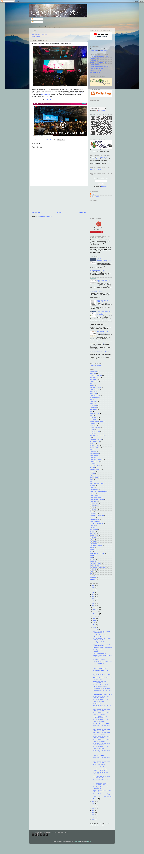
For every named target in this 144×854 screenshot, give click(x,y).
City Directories (94, 489)
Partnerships (93, 543)
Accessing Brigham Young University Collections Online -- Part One (104, 313)
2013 (93, 808)
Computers (93, 451)
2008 (93, 819)
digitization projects (95, 445)
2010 (93, 814)
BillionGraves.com (94, 413)
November (96, 609)
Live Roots (93, 525)
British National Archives (96, 483)
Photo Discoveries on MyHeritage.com (98, 664)
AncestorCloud (94, 477)
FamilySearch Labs (95, 389)
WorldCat (92, 571)
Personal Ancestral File (96, 439)
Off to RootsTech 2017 (99, 764)
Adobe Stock (103, 50)
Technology (93, 471)
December (96, 607)
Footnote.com (93, 423)
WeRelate (92, 473)
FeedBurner (104, 186)
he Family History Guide (76, 93)
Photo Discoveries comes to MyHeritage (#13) (100, 717)
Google (92, 507)
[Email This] (58, 140)
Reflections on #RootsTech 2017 (101, 688)
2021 (93, 596)
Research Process (95, 441)
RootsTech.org (51, 100)
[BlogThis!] (59, 140)
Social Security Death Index (97, 553)
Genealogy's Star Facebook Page (99, 56)
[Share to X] (61, 140)
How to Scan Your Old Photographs (102, 301)
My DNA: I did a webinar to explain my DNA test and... (102, 639)
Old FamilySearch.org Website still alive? (102, 332)
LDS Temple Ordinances (96, 523)
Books (91, 415)
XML (91, 573)
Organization (93, 405)
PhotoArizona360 (94, 64)
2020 (93, 598)
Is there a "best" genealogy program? (100, 343)
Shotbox (92, 549)
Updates (92, 403)
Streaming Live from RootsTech (98, 323)
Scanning (92, 443)
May (94, 622)
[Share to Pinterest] (64, 140)
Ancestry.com (93, 393)
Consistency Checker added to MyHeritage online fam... (101, 685)
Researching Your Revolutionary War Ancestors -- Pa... (101, 632)
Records (92, 385)
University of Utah (94, 565)
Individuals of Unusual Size (97, 515)
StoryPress (93, 561)
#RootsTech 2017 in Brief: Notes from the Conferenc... (101, 697)
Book (91, 481)
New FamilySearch (95, 377)
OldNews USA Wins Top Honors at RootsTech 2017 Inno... (102, 706)
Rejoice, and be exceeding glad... (99, 62)
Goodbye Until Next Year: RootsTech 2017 (99, 682)
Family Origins (94, 501)
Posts (34, 19)
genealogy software (95, 447)
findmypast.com (94, 419)
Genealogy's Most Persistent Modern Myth (100, 787)
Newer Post (36, 213)
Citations (92, 487)
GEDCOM (92, 463)
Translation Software (95, 563)
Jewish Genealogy (95, 521)
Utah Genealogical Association (98, 567)
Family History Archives (96, 497)
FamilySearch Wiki (95, 461)
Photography (93, 407)
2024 (93, 590)
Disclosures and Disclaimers (39, 34)
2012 (93, 810)
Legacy (92, 429)
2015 (93, 804)
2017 (93, 605)
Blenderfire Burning (95, 72)
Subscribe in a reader (95, 169)
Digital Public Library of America (98, 491)
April (94, 624)
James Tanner (95, 196)
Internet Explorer (94, 519)
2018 (93, 603)
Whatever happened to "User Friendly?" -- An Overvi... (100, 773)
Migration (92, 531)
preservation (93, 579)
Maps (91, 383)
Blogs (91, 479)
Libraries (92, 433)
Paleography (93, 541)
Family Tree (93, 457)
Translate (102, 110)
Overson (92, 539)
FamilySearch (93, 381)
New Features (93, 379)
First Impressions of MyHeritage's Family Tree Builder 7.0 (103, 280)
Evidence (92, 493)
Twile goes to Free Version (100, 766)
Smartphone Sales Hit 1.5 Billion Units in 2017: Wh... (101, 777)
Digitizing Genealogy (95, 387)
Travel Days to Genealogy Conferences (99, 635)
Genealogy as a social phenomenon (102, 647)
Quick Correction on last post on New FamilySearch (104, 259)
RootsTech (93, 373)
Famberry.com (94, 495)
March (95, 627)
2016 (93, 801)
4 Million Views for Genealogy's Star (102, 661)
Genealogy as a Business (99, 642)
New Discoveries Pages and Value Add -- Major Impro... (102, 791)
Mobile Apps (93, 533)
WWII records (93, 569)
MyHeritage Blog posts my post (98, 270)
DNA (91, 399)
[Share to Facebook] (63, 140)
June (94, 620)
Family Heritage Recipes (96, 68)
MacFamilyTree (94, 529)
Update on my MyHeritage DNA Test (102, 796)
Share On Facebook (96, 365)
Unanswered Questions (96, 291)
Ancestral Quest (94, 391)
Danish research (94, 453)
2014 (93, 806)
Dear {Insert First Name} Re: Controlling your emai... (100, 784)
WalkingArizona (94, 50)
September (96, 614)
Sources (92, 555)
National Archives (94, 535)
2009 (93, 817)
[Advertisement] (59, 199)
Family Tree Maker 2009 (96, 459)
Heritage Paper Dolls (95, 70)
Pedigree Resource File (96, 545)
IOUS (91, 511)
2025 (93, 587)
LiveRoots (92, 527)
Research (92, 467)
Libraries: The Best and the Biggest (102, 794)
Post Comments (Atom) (45, 216)
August (95, 616)
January (95, 799)
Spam (91, 557)
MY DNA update (97, 703)
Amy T (93, 194)
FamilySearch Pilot (95, 395)
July (94, 618)
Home (33, 32)
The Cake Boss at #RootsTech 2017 (102, 694)
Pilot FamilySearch (95, 465)
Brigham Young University (97, 421)
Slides (91, 551)
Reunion (92, 547)
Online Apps (93, 537)
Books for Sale (36, 36)
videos (91, 475)
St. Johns (92, 559)
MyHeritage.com (45, 94)
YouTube (92, 575)
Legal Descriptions (95, 431)
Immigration (93, 425)
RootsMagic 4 (93, 409)
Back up (92, 449)
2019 (93, 601)
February (95, 629)
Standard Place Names (96, 469)
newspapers (93, 577)
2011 (93, 812)
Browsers (92, 485)
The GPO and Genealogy (99, 653)
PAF (91, 437)
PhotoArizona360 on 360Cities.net (99, 66)
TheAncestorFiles (94, 58)
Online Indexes (94, 417)
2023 (93, 592)
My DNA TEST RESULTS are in (101, 723)
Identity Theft (93, 513)
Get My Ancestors (94, 505)
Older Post (82, 213)
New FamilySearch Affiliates (97, 435)
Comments (36, 21)
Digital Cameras (94, 455)
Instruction (92, 517)
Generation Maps (94, 503)
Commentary (93, 371)
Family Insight (93, 401)
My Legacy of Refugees (99, 659)
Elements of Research (96, 375)
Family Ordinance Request (97, 499)
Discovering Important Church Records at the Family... (100, 667)
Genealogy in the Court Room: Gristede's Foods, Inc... (101, 769)
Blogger (89, 841)
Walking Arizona (94, 60)
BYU (91, 411)
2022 (93, 594)
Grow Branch (93, 509)
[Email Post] (55, 139)
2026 (93, 585)
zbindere (77, 841)
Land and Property (95, 427)
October (95, 611)
